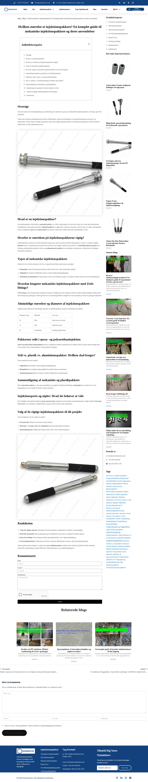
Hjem (25, 9)
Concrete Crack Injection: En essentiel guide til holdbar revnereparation (117, 321)
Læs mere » (109, 90)
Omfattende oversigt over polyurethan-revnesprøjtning (117, 358)
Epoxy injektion (119, 503)
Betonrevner (117, 486)
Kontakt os (111, 451)
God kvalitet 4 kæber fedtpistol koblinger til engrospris (118, 86)
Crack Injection (121, 494)
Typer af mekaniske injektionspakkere (38, 66)
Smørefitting (122, 521)
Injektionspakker (46, 9)
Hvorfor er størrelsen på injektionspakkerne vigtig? (42, 62)
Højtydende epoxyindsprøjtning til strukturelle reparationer (118, 124)
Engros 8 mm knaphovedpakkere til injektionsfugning (114, 203)
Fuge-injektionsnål (81, 9)
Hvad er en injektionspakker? (35, 59)
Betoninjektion (111, 489)
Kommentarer (21, 575)
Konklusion (30, 95)
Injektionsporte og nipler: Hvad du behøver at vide (43, 88)
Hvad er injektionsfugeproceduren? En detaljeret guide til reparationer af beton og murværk (118, 278)
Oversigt (28, 55)
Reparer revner (125, 513)
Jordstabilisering (112, 562)
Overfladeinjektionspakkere (116, 568)
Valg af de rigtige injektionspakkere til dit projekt (41, 92)
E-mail (20, 568)
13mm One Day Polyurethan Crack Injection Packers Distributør (117, 243)
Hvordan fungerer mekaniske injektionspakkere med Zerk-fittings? (47, 70)
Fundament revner (113, 519)
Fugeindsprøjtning (113, 527)
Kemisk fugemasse (123, 481)
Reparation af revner (114, 500)
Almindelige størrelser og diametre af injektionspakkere (43, 73)
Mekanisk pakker (124, 546)
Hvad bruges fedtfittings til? (117, 394)
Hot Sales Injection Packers (118, 54)
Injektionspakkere (114, 541)
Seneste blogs (112, 252)
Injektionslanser (64, 9)
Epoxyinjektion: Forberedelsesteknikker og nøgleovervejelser (74, 650)
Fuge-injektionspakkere (114, 530)
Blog (94, 9)
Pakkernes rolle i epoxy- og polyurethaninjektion (41, 77)
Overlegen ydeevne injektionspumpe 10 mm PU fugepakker (117, 163)
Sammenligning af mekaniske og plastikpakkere (41, 84)
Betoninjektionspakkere (114, 492)
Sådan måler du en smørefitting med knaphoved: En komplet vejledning (118, 432)
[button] (119, 2)
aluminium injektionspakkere (116, 476)
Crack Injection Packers (115, 497)
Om (33, 9)
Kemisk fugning (112, 484)
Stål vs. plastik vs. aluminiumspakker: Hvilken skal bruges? (44, 81)
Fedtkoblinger (111, 521)
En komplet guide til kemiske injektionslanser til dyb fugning (113, 650)
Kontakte (104, 9)
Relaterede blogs (74, 610)
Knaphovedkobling (112, 478)
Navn (19, 560)
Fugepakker (125, 527)
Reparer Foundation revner (116, 516)
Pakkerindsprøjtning (113, 549)
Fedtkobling (125, 519)
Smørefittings (111, 524)
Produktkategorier (114, 17)
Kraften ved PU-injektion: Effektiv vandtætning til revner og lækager (34, 650)
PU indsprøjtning (119, 560)
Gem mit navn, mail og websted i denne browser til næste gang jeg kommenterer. (33, 726)
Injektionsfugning (113, 532)
